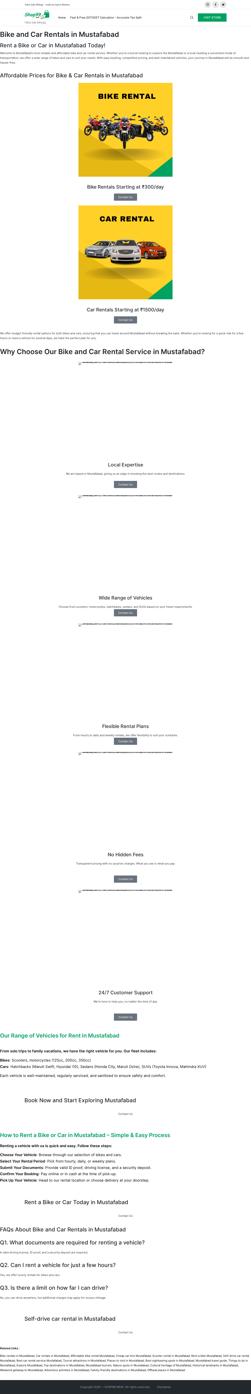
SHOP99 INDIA (114, 1387)
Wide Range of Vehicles (125, 598)
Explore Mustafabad (29, 1365)
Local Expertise (125, 465)
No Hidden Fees (126, 854)
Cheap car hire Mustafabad (133, 1356)
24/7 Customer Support (125, 992)
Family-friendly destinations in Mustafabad (118, 1370)
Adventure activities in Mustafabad (66, 1370)
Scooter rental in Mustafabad (171, 1356)
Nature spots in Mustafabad (131, 1365)
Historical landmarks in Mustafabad (215, 1365)
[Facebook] (215, 4)
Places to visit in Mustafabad (125, 1360)
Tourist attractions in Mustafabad (84, 1360)
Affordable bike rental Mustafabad (92, 1356)
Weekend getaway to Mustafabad (21, 1370)
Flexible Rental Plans (125, 726)
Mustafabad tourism (99, 1365)
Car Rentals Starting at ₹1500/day (125, 309)
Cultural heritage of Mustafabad (170, 1365)
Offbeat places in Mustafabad (166, 1370)
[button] (212, 17)
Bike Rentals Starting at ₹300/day (125, 187)
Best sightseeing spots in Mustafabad (170, 1360)
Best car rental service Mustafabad (39, 1360)
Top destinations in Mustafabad (64, 1365)
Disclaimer (164, 1387)
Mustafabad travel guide (211, 1360)
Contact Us (125, 1114)
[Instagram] (207, 4)
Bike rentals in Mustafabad (17, 1356)
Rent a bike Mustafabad (206, 1356)
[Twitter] (223, 4)
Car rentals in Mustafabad (52, 1356)
